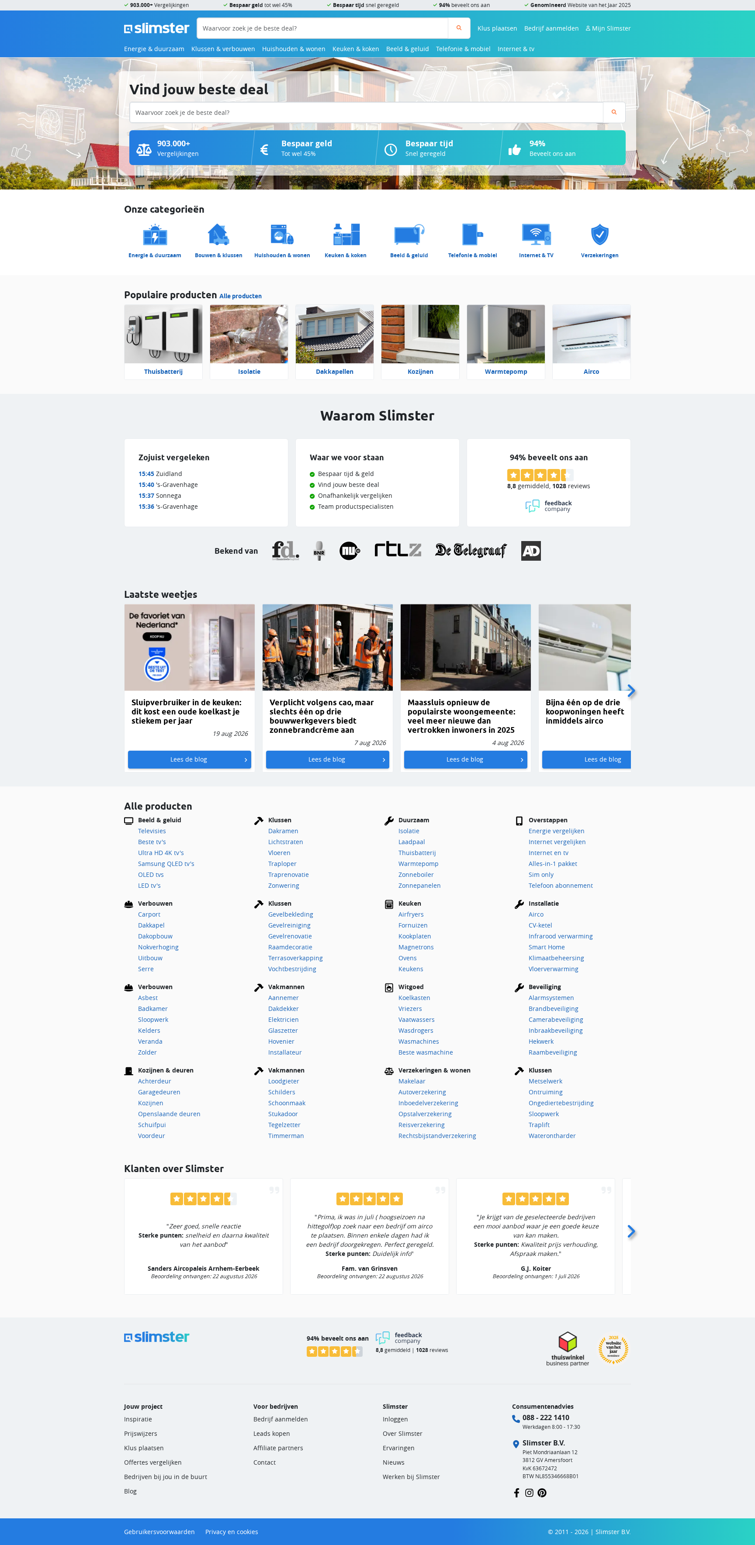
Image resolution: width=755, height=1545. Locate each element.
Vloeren (279, 852)
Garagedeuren (159, 1092)
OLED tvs (151, 874)
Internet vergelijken (557, 842)
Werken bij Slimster (411, 1477)
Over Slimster (403, 1433)
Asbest (148, 997)
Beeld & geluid (407, 49)
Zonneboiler (416, 874)
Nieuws (394, 1462)
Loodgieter (283, 1081)
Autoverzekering (422, 1092)
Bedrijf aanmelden (551, 28)
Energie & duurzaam (154, 49)
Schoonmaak (286, 1103)
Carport (149, 914)
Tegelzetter (284, 1125)
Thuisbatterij (163, 371)
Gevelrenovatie (290, 936)
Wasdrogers (415, 1030)
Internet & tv (516, 49)
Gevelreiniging (289, 925)
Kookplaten (414, 936)
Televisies (152, 831)
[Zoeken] (459, 28)
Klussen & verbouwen (223, 49)
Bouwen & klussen (218, 255)
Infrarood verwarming (561, 936)
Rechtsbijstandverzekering (437, 1135)
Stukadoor (283, 1114)
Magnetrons (416, 947)
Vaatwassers (416, 1019)
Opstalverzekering (425, 1114)
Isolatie (249, 371)
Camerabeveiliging (556, 1019)
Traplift (539, 1125)
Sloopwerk (153, 1019)
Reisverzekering (421, 1125)
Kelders (149, 1030)
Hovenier (281, 1041)
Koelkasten (414, 997)
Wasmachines (418, 1041)
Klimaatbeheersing (556, 958)
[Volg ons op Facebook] (516, 1492)
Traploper (282, 863)
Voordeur (151, 1135)
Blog (130, 1491)
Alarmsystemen (551, 997)
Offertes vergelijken (153, 1462)
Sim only (541, 874)
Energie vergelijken (557, 831)
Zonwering (283, 885)
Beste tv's (152, 842)
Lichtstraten (285, 842)
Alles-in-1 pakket (553, 863)
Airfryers (411, 914)
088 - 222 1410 (546, 1417)
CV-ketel (540, 925)
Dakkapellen (334, 371)
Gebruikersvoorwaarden (159, 1532)
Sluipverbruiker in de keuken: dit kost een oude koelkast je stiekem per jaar (186, 711)
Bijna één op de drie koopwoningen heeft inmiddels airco (585, 711)
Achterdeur (154, 1081)
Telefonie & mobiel (463, 49)
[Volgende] (630, 688)
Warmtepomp (506, 371)
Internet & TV (536, 255)
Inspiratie (138, 1419)
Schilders (281, 1092)
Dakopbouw (155, 936)
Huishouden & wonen (294, 49)
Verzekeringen (600, 255)
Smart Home (547, 947)
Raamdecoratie (290, 947)
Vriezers (410, 1008)
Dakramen (283, 831)
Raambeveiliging (553, 1052)
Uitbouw (150, 958)
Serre (146, 969)
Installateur (285, 1052)
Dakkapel (151, 925)
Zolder (147, 1052)
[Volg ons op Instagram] (529, 1492)
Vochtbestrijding (292, 969)
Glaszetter (283, 1030)
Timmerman (286, 1135)
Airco (591, 371)
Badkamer (153, 1008)
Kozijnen (420, 371)
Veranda (150, 1041)
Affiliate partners (278, 1448)
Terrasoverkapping (295, 958)
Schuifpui (152, 1125)
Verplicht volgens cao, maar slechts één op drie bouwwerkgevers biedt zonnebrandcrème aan (322, 716)
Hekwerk (541, 1041)
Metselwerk (545, 1081)
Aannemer (283, 997)
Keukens (410, 969)
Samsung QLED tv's (166, 863)
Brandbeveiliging (553, 1008)
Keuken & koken (355, 49)
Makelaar (412, 1081)
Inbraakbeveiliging (556, 1030)
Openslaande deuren (169, 1114)
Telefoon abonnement (561, 885)
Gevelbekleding (290, 914)
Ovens (407, 958)
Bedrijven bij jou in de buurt (165, 1477)
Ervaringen (399, 1448)
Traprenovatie (288, 874)
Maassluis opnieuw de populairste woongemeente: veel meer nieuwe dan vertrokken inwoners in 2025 (461, 716)
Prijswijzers (140, 1433)
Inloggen (395, 1419)
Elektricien (283, 1019)
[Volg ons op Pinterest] (542, 1492)
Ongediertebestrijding (561, 1103)
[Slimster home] (157, 27)
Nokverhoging (158, 947)
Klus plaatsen (497, 28)
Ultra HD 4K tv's (161, 852)
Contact (264, 1462)
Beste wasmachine (425, 1052)
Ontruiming (546, 1092)
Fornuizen (413, 925)
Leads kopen (271, 1433)
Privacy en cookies (231, 1532)
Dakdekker (283, 1008)
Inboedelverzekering (428, 1103)
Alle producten (240, 296)
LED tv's (149, 885)
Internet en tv (548, 852)
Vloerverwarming (553, 969)
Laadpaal (411, 842)
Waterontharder (552, 1135)
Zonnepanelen (419, 885)
